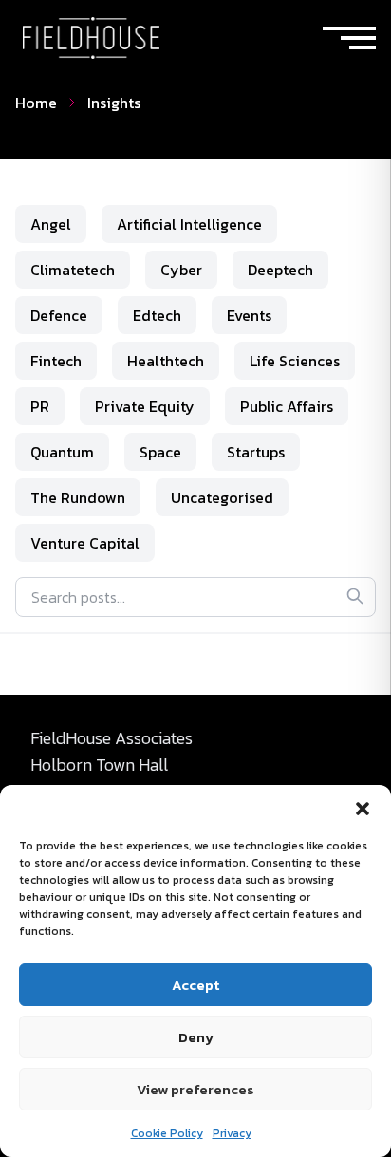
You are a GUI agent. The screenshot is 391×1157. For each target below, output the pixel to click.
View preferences (195, 1089)
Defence (58, 315)
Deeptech (280, 269)
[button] (362, 808)
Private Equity (145, 406)
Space (160, 451)
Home (36, 102)
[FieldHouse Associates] (91, 38)
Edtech (157, 315)
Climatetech (72, 269)
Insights (113, 102)
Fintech (56, 360)
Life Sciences (295, 360)
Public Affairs (286, 406)
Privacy (232, 1133)
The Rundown (77, 497)
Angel (50, 224)
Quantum (62, 451)
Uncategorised (222, 497)
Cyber (181, 269)
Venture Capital (85, 543)
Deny (196, 1037)
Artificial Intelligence (189, 224)
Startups (256, 451)
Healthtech (165, 360)
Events (249, 315)
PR (39, 406)
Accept (195, 985)
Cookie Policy (167, 1133)
